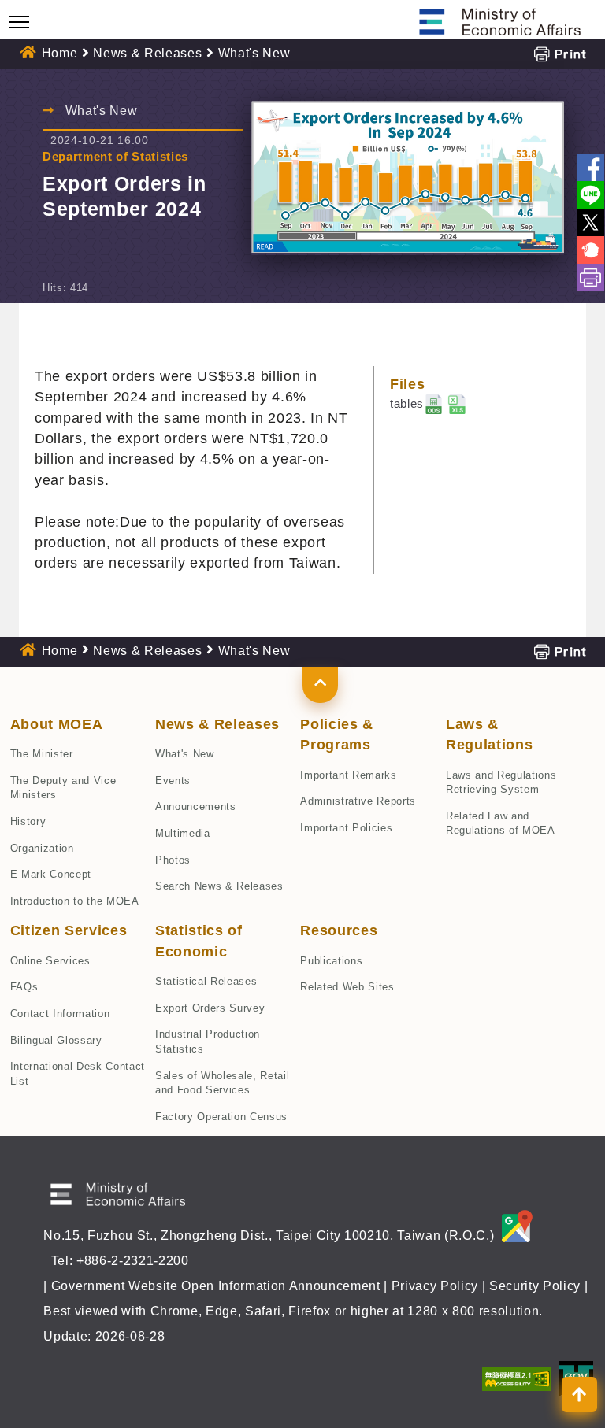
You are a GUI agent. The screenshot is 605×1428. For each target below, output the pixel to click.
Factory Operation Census (221, 1117)
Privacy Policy (435, 1286)
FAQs (24, 987)
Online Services (50, 961)
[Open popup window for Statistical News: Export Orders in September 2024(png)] (407, 178)
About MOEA (56, 724)
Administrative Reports (358, 801)
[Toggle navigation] (19, 21)
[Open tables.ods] (434, 403)
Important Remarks (348, 775)
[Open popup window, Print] (559, 53)
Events (173, 780)
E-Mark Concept (50, 874)
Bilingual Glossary (56, 1040)
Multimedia (182, 833)
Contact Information (60, 1013)
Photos (173, 860)
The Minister (41, 754)
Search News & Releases (219, 886)
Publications (331, 961)
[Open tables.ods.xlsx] (457, 403)
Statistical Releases (206, 981)
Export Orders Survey (210, 1008)
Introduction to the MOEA (74, 901)
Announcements (195, 806)
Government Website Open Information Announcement (215, 1286)
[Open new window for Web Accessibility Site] (516, 1378)
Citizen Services (69, 930)
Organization (42, 848)
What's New (184, 754)
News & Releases (147, 53)
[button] (320, 685)
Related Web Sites (347, 987)
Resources (338, 930)
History (28, 821)
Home (60, 53)
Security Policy (535, 1286)
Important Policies (346, 828)
